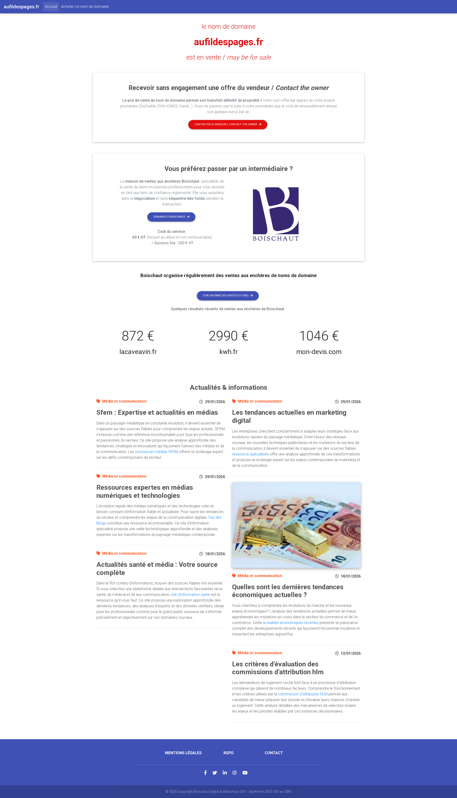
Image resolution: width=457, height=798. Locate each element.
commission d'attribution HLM (303, 694)
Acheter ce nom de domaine (85, 6)
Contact (274, 753)
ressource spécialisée (250, 454)
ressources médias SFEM (156, 451)
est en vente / (228, 57)
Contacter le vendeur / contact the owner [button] (225, 124)
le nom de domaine (229, 26)
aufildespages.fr (228, 42)
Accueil (52, 6)
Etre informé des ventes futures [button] (225, 295)
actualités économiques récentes (291, 622)
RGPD (229, 753)
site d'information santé (190, 594)
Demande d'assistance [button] (169, 216)
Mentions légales (183, 753)
